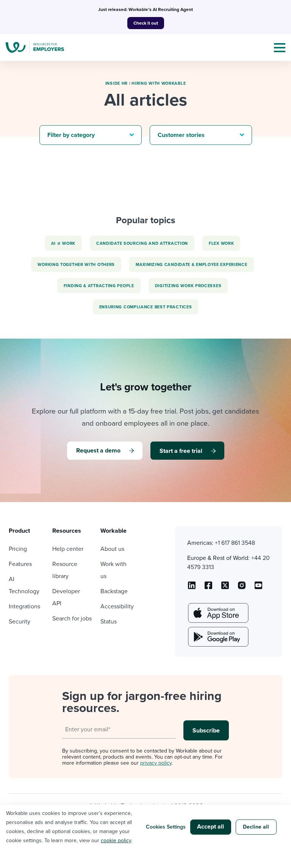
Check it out (145, 23)
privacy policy (156, 763)
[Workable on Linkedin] (191, 588)
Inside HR (116, 83)
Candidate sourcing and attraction (142, 243)
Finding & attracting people (99, 285)
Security (19, 621)
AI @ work (63, 243)
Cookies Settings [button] (166, 827)
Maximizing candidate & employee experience (191, 264)
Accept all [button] (210, 826)
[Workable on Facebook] (208, 588)
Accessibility (117, 606)
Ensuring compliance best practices (145, 307)
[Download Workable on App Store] (217, 613)
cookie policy (116, 840)
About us (112, 549)
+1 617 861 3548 (235, 543)
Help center (67, 549)
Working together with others (76, 264)
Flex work (221, 243)
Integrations (24, 606)
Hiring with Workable (158, 83)
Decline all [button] (256, 827)
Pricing (18, 549)
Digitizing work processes (188, 285)
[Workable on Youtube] (225, 588)
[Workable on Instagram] (258, 588)
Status (108, 621)
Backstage (114, 591)
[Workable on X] (241, 588)
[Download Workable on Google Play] (217, 637)
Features (20, 564)
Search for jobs (72, 618)
